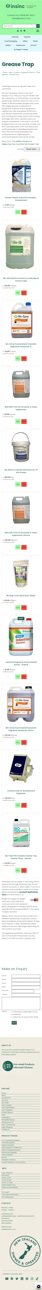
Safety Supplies (7, 1155)
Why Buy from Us (8, 1122)
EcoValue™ (6, 1192)
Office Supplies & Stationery (12, 1147)
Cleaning (15, 37)
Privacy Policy (6, 1180)
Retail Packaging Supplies (11, 1150)
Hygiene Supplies (8, 1145)
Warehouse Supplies (9, 1152)
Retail (35, 41)
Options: (4, 1011)
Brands (4, 1157)
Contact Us (12, 15)
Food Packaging (10, 41)
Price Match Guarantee (10, 1195)
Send (14, 1023)
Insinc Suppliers (7, 1110)
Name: (4, 976)
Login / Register (7, 1127)
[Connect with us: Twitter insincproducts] (17, 1279)
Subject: (4, 994)
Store (11, 72)
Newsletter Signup (8, 1120)
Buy (24, 212)
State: (4, 987)
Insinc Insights (7, 1105)
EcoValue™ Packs (21, 49)
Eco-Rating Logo (8, 1197)
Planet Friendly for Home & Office (13, 1162)
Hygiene (27, 37)
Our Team (5, 1103)
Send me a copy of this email (25, 1017)
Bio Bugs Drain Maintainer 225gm (21, 595)
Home (5, 72)
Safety (8, 45)
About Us (5, 1100)
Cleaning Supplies (8, 1142)
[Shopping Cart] (21, 31)
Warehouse (20, 45)
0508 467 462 (27, 15)
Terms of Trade (7, 1182)
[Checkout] (25, 31)
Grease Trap (14, 74)
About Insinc (6, 1098)
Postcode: (5, 991)
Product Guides (7, 1112)
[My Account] (18, 31)
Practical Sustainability (10, 1187)
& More (33, 45)
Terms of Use (6, 1178)
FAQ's (4, 1115)
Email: (4, 979)
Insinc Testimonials (8, 1125)
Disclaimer (5, 1175)
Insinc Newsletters (8, 1107)
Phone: (4, 983)
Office (25, 41)
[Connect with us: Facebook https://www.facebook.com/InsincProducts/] (12, 1279)
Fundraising (6, 1117)
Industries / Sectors (28, 72)
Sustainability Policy (9, 1185)
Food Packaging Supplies (11, 1140)
